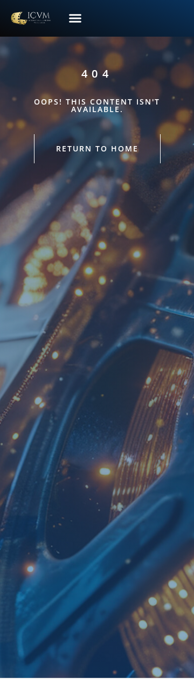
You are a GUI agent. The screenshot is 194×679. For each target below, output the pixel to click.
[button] (75, 18)
